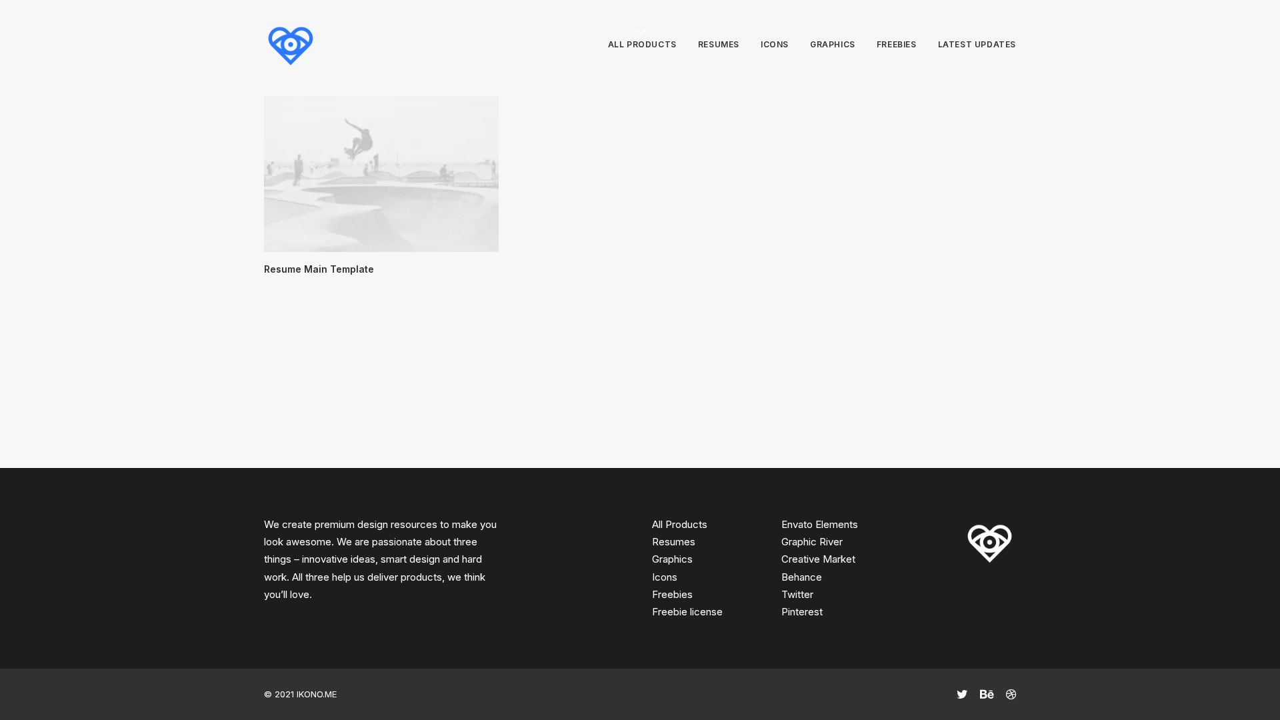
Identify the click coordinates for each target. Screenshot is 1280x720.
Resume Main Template (319, 269)
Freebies (897, 44)
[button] (381, 174)
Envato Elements (819, 524)
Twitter (797, 594)
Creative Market (818, 559)
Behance (801, 577)
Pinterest (802, 611)
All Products (679, 524)
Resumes (718, 44)
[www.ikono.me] (290, 44)
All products (642, 44)
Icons (775, 44)
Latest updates (977, 44)
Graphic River (812, 541)
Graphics (832, 44)
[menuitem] (647, 44)
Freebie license (687, 611)
